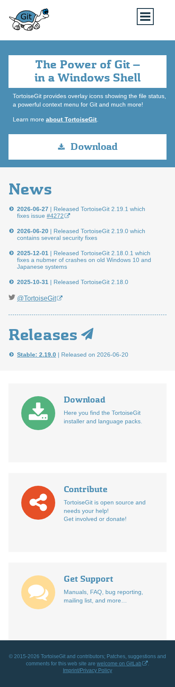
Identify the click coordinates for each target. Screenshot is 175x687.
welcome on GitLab (119, 664)
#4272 (55, 215)
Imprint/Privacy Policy (87, 670)
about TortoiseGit (71, 119)
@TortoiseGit (36, 298)
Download (94, 147)
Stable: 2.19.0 (36, 354)
